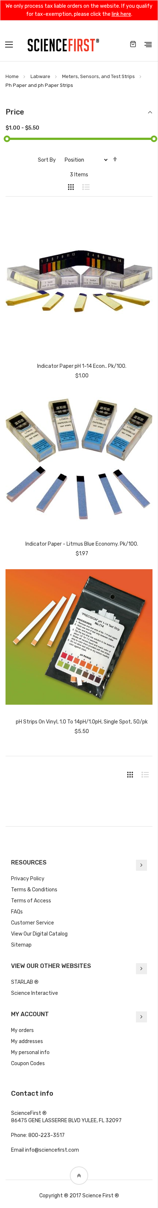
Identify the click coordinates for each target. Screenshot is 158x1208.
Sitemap (21, 945)
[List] (82, 187)
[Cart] (133, 44)
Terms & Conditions (34, 890)
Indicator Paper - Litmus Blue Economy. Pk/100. (81, 544)
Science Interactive (34, 993)
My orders (22, 1030)
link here (121, 14)
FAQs (17, 912)
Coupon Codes (28, 1063)
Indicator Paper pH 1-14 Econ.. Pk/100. (81, 366)
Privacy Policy (27, 879)
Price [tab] (15, 112)
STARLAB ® (25, 982)
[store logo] (63, 44)
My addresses (27, 1041)
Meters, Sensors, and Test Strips (98, 76)
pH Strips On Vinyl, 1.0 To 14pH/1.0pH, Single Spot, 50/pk (82, 722)
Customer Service (32, 923)
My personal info (30, 1052)
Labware (40, 76)
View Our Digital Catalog (39, 934)
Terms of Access (31, 901)
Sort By (47, 160)
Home (12, 76)
